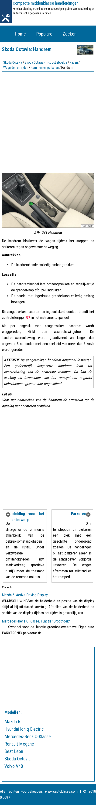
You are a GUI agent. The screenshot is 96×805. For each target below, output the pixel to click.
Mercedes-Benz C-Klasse (27, 736)
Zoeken (69, 34)
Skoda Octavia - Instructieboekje (46, 62)
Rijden (74, 62)
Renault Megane (19, 744)
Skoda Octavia (12, 62)
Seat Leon (13, 751)
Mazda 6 (12, 721)
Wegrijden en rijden (15, 67)
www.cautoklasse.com (61, 791)
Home (20, 34)
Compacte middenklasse (46, 3)
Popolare (44, 34)
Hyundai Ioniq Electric (24, 729)
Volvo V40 (13, 766)
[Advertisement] (48, 121)
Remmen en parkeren (45, 67)
